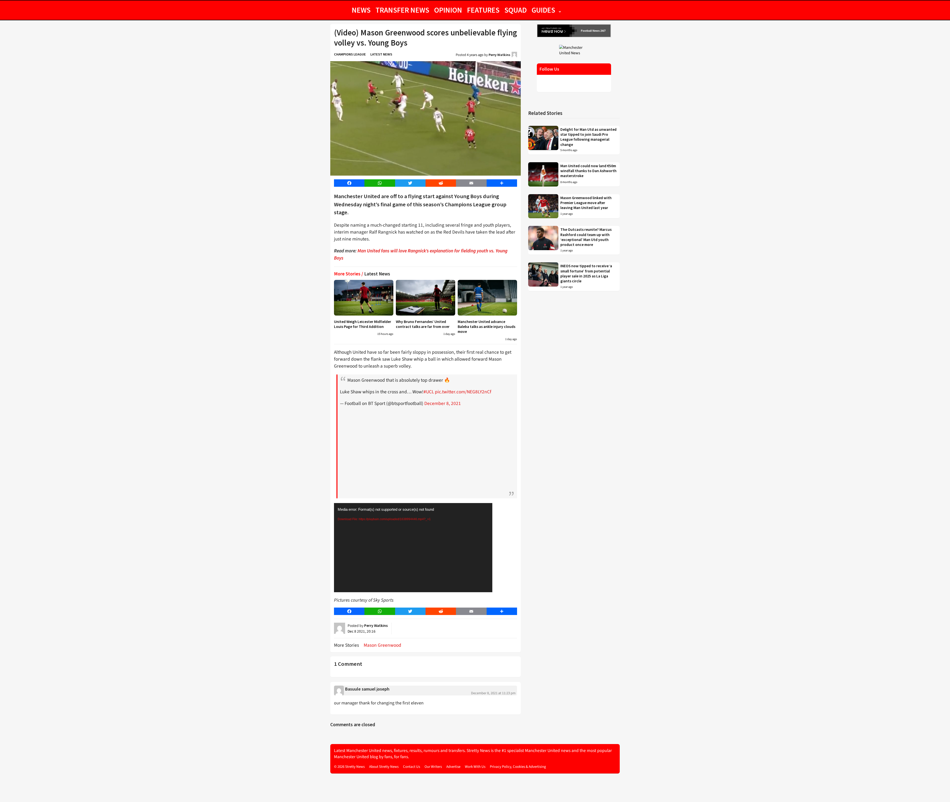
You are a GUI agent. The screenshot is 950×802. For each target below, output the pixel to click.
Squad (515, 10)
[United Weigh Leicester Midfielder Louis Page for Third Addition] (363, 298)
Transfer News (402, 10)
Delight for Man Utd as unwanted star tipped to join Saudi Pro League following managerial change (588, 137)
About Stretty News (384, 766)
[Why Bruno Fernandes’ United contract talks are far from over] (425, 298)
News (361, 10)
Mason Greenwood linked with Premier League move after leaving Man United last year (586, 202)
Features (483, 10)
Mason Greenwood (382, 645)
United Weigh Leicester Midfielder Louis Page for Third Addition (362, 324)
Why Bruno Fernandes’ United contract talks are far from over (423, 324)
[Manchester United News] (574, 50)
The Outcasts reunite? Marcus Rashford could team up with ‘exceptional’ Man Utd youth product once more (586, 237)
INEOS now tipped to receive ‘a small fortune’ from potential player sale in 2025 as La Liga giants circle (586, 273)
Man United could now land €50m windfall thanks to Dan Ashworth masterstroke (588, 170)
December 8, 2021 (442, 403)
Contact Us (411, 766)
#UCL (429, 391)
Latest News (381, 54)
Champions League (350, 54)
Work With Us (475, 766)
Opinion (448, 10)
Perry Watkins (499, 55)
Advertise (453, 766)
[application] (413, 547)
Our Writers (433, 766)
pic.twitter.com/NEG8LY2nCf (463, 391)
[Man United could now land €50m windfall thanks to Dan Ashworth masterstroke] (543, 174)
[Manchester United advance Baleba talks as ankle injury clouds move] (487, 298)
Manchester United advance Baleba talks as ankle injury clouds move (486, 326)
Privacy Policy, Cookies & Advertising (518, 766)
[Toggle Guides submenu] (560, 9)
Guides (543, 10)
